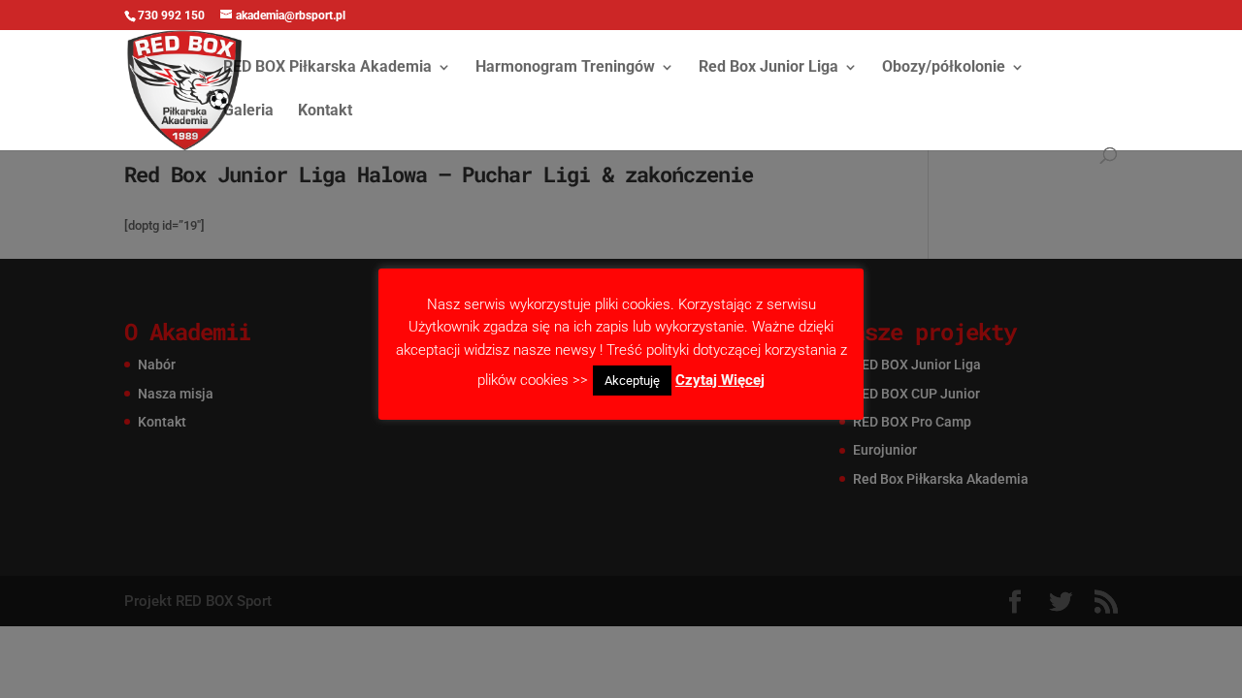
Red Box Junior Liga (768, 68)
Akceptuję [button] (632, 380)
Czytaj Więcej (720, 380)
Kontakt (325, 111)
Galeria (248, 111)
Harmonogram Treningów (565, 68)
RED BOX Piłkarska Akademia (327, 68)
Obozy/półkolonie (943, 68)
